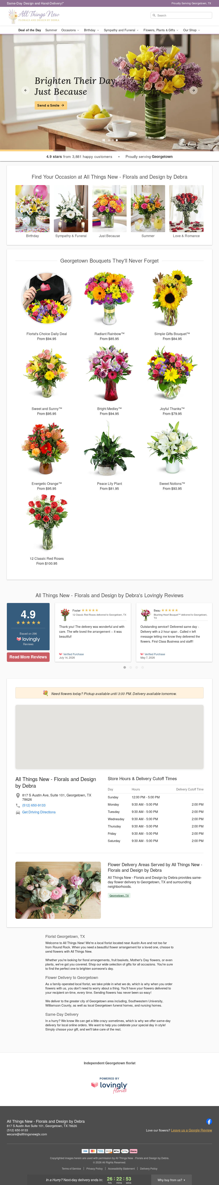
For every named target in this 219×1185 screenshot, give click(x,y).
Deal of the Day (29, 30)
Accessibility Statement (121, 1168)
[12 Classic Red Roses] (65, 615)
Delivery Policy (148, 1168)
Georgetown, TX (119, 895)
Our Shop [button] (190, 30)
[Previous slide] (25, 90)
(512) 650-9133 (34, 805)
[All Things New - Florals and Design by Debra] (37, 16)
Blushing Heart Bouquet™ (167, 614)
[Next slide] (193, 90)
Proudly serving (149, 156)
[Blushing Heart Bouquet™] (146, 615)
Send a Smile (48, 105)
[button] (124, 667)
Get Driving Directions (39, 812)
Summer (51, 30)
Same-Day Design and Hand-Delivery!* (35, 3)
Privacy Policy (94, 1168)
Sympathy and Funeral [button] (120, 30)
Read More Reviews (28, 657)
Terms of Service (71, 1168)
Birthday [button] (90, 30)
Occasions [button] (69, 30)
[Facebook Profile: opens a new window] (209, 1121)
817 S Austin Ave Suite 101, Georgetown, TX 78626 (42, 1126)
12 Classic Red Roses (84, 614)
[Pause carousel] (103, 140)
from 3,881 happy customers (79, 156)
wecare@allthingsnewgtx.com (27, 1134)
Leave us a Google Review (191, 1130)
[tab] (109, 140)
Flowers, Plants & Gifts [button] (160, 30)
